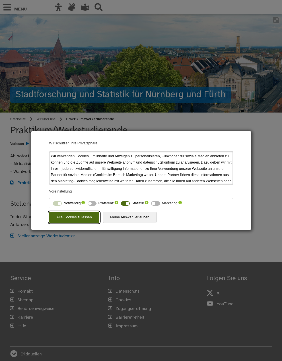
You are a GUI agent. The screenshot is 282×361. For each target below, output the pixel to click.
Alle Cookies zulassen (74, 217)
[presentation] (83, 203)
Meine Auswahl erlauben (129, 217)
